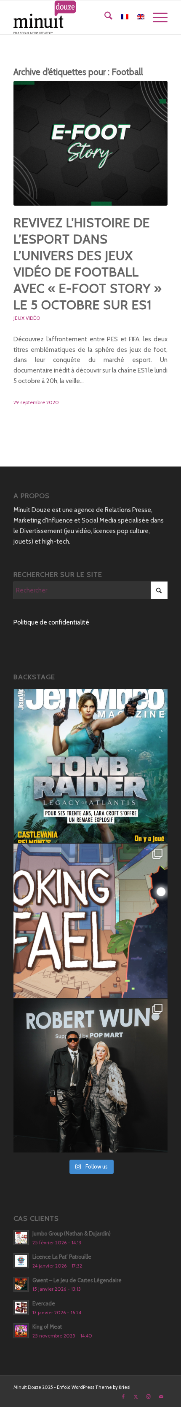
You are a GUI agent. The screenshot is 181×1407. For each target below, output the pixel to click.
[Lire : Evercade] (21, 1307)
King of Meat (47, 1327)
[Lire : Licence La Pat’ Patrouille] (21, 1260)
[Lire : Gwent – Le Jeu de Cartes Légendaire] (21, 1284)
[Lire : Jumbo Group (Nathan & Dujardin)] (21, 1237)
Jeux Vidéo (26, 318)
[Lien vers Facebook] (123, 1396)
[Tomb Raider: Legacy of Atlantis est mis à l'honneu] (90, 766)
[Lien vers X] (136, 1396)
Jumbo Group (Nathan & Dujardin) (71, 1233)
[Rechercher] (104, 17)
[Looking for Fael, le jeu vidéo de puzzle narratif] (90, 921)
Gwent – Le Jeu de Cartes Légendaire (77, 1280)
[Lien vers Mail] (161, 1396)
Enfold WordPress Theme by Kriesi (93, 1387)
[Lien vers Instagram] (148, 1396)
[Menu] (156, 17)
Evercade (43, 1303)
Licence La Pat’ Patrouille (61, 1257)
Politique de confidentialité (51, 622)
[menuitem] (104, 17)
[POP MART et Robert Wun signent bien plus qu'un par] (90, 1076)
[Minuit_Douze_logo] (74, 17)
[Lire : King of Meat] (21, 1330)
